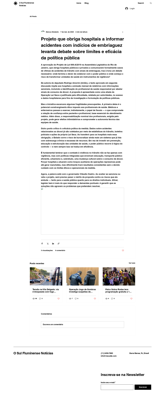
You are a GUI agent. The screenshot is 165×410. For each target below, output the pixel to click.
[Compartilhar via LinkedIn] (53, 243)
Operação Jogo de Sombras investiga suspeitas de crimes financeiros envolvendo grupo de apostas (82, 290)
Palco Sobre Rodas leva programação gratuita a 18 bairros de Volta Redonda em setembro (118, 290)
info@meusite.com (108, 356)
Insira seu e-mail (108, 382)
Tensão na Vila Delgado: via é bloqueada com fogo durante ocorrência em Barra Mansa (46, 290)
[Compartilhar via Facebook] (42, 243)
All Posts (33, 16)
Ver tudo (132, 263)
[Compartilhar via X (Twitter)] (47, 243)
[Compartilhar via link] (58, 243)
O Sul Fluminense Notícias (33, 353)
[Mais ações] (122, 32)
